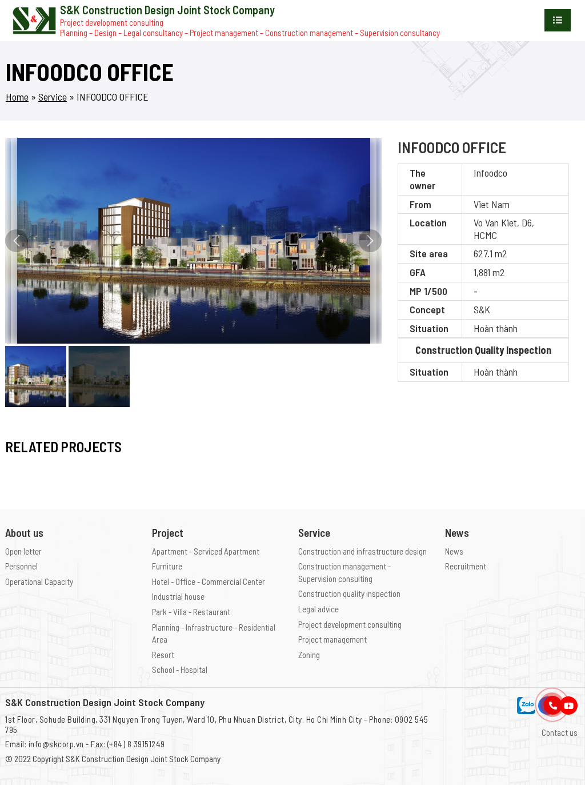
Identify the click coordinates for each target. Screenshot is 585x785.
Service (52, 96)
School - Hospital (179, 669)
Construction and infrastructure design (362, 551)
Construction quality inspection (349, 593)
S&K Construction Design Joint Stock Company (143, 759)
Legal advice (318, 609)
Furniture (167, 566)
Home (17, 96)
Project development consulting (350, 624)
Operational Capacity (39, 581)
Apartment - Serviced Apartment (205, 551)
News (454, 551)
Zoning (309, 654)
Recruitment (465, 566)
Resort (163, 654)
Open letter (23, 551)
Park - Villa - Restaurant (191, 612)
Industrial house (178, 596)
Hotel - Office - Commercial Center (208, 581)
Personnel (21, 566)
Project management (332, 639)
